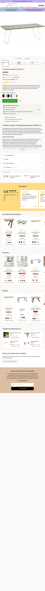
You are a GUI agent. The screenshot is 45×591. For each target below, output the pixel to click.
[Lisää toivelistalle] (20, 101)
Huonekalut (6, 7)
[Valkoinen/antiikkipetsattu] (16, 95)
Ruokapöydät (16, 7)
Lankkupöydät (21, 7)
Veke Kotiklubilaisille (9, 77)
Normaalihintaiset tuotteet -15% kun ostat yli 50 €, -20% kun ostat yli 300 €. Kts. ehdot (34, 10)
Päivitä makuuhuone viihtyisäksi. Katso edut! (22, 1)
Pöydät (11, 7)
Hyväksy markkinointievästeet (10, 361)
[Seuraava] (44, 63)
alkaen (11, 79)
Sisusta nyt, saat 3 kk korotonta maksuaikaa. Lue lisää (11, 10)
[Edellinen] (1, 63)
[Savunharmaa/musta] (8, 95)
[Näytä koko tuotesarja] (22, 214)
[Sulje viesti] (42, 1)
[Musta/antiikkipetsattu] (4, 95)
